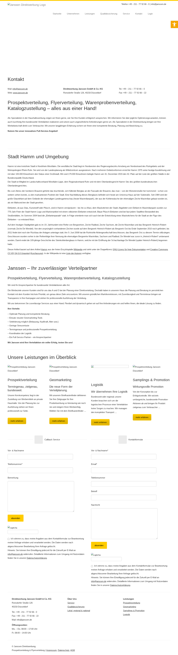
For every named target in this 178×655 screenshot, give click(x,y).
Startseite (57, 13)
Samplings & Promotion (133, 610)
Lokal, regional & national (78, 610)
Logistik (126, 614)
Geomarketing (129, 606)
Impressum (51, 650)
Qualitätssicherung (108, 13)
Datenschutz (63, 650)
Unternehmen (73, 13)
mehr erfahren (17, 421)
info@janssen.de (158, 4)
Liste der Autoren (73, 253)
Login (150, 13)
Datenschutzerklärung (37, 558)
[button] (174, 24)
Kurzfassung (36, 253)
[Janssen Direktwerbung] (29, 5)
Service (126, 13)
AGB (72, 650)
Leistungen (90, 13)
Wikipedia (78, 249)
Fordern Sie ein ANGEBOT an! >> (89, 141)
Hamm (44, 249)
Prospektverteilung (131, 603)
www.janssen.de (20, 93)
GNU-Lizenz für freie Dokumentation (129, 249)
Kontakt (138, 13)
